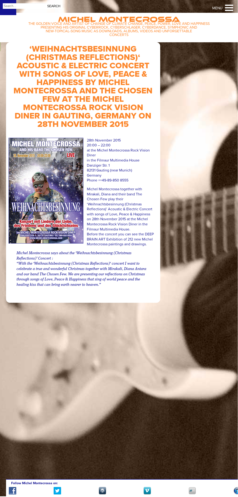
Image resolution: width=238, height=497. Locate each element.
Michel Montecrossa (119, 18)
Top (228, 479)
